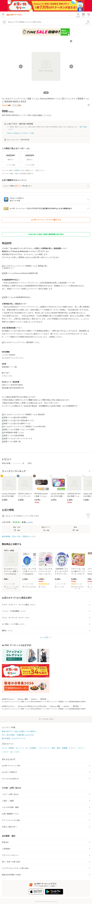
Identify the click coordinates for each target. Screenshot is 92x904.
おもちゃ (34, 699)
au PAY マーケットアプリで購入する (46, 220)
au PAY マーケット (8, 699)
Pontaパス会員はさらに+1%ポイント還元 (20, 133)
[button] (88, 104)
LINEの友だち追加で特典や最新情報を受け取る (46, 234)
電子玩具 (43, 699)
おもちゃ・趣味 (23, 699)
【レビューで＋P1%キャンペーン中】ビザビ (32, 706)
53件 (30, 522)
